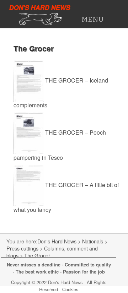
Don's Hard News (40, 7)
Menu (92, 19)
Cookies (70, 289)
